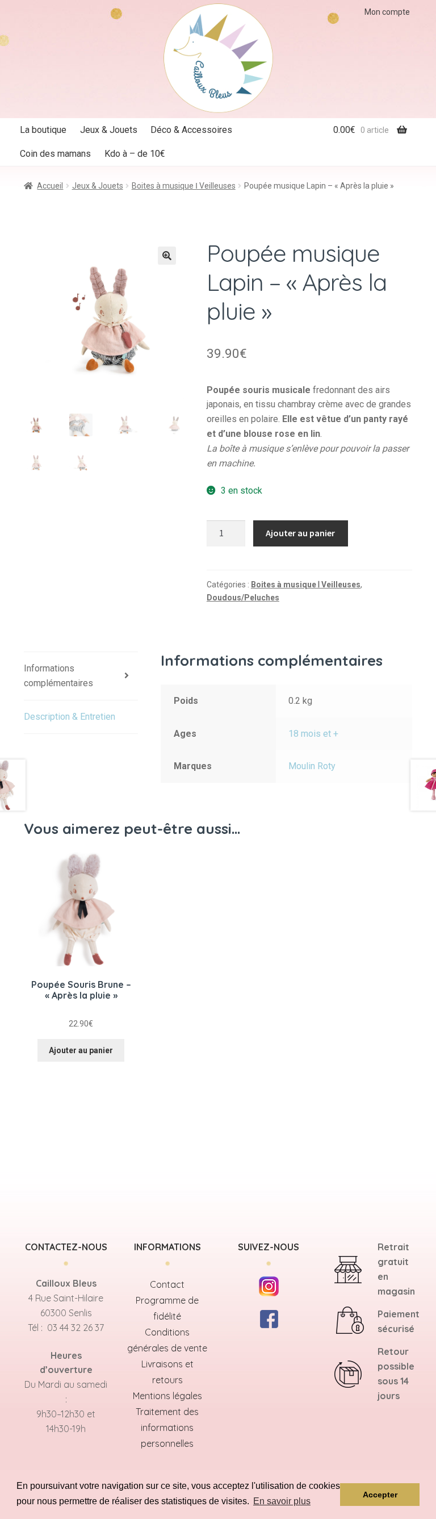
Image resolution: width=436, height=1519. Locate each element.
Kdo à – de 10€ (134, 153)
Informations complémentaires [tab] (58, 675)
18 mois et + (313, 733)
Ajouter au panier (300, 533)
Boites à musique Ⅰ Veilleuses (184, 185)
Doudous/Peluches (243, 597)
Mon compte (387, 11)
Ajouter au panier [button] (81, 1050)
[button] (167, 256)
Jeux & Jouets (108, 129)
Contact (167, 1284)
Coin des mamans (55, 153)
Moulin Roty (312, 766)
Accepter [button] (380, 1494)
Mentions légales (167, 1395)
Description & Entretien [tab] (69, 716)
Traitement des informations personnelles (167, 1427)
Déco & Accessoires (191, 129)
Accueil (50, 185)
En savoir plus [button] (282, 1501)
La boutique (43, 129)
